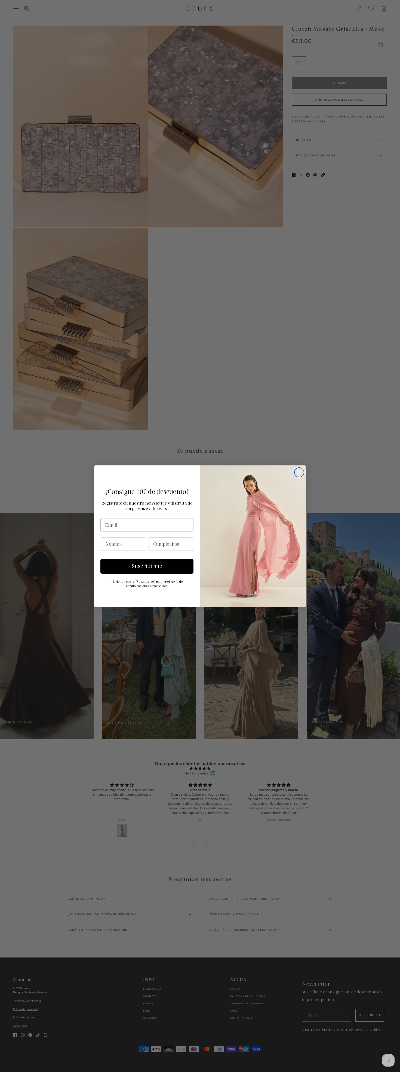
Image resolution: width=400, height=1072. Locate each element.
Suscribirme (147, 566)
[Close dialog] (299, 472)
